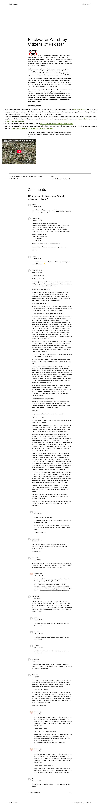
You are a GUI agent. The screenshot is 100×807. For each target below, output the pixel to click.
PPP (35, 176)
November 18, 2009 (37, 258)
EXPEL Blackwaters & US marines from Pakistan (56, 124)
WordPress (88, 802)
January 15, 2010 (38, 620)
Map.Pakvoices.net (79, 109)
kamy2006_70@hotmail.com (40, 236)
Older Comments (34, 792)
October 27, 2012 (36, 780)
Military (59, 178)
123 (33, 779)
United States (65, 178)
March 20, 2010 (38, 513)
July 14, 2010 (35, 676)
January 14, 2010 (36, 559)
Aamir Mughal (38, 573)
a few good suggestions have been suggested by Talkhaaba (32, 128)
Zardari (40, 176)
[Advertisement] (50, 22)
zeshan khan (36, 558)
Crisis (26, 176)
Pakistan (31, 176)
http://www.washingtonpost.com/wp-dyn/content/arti (53, 772)
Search (89, 4)
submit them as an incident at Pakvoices (77, 119)
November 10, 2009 (37, 206)
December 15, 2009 (37, 272)
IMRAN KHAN (36, 596)
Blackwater (54, 178)
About (84, 4)
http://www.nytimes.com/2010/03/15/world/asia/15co (49, 742)
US (37, 176)
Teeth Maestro (13, 4)
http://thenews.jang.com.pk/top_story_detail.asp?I (54, 590)
